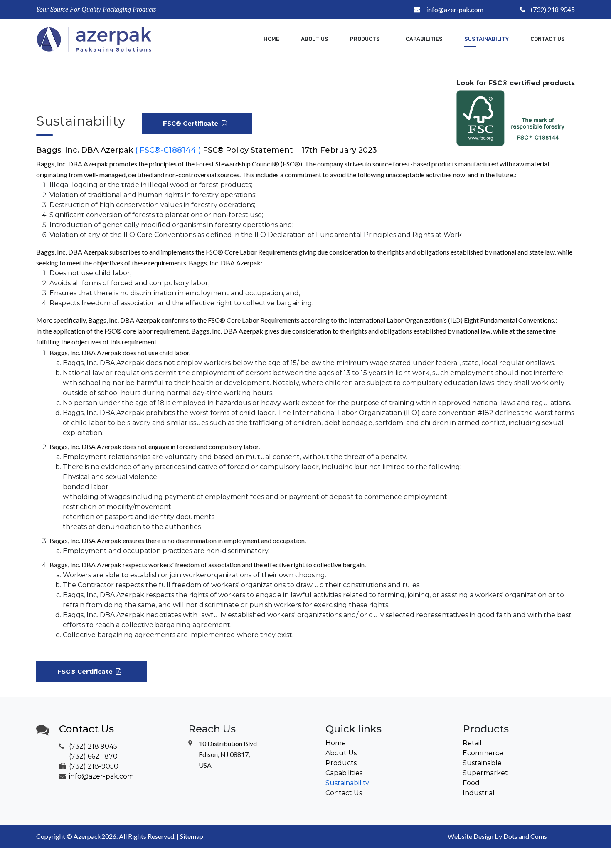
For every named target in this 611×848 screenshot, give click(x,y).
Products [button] (365, 39)
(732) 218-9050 (93, 766)
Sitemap (191, 836)
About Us (314, 39)
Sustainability (486, 39)
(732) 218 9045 (553, 9)
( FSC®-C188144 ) (168, 150)
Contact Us (547, 39)
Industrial (479, 793)
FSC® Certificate (192, 123)
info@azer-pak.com (455, 9)
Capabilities (424, 39)
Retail (472, 743)
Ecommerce (483, 753)
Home (271, 39)
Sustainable (482, 763)
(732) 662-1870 (93, 756)
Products (341, 763)
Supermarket (485, 773)
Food (471, 783)
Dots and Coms (525, 836)
